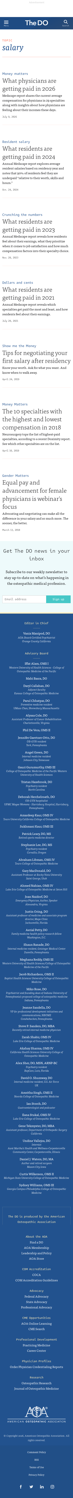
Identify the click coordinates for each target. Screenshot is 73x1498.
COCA (36, 1274)
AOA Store (36, 1258)
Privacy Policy (36, 1475)
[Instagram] (52, 1487)
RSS (36, 1460)
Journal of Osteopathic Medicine (36, 1388)
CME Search (36, 1328)
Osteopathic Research (37, 1382)
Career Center (36, 1350)
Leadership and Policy (36, 1252)
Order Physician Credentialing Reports (36, 1366)
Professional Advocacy (36, 1307)
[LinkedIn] (42, 1487)
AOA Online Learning (36, 1323)
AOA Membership (36, 1247)
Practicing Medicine (36, 1345)
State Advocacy (36, 1301)
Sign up (58, 599)
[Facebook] (21, 1487)
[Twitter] (31, 1487)
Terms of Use (36, 1467)
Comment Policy (36, 1452)
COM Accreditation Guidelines (36, 1280)
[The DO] (36, 24)
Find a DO (36, 1242)
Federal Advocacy (36, 1296)
